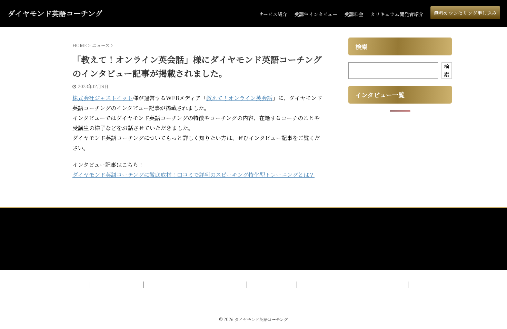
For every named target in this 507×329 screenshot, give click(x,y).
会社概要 (77, 284)
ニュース (156, 284)
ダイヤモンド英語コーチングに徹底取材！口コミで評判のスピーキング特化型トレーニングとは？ (193, 175)
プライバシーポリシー (272, 284)
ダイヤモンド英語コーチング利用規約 (208, 284)
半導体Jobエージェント (382, 284)
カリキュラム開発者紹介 (397, 14)
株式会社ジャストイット (102, 98)
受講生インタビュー (315, 14)
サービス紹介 (272, 14)
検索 (446, 70)
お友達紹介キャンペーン (117, 284)
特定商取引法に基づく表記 (326, 284)
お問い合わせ (425, 284)
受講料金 (354, 14)
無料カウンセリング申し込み (465, 12)
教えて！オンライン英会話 (239, 98)
